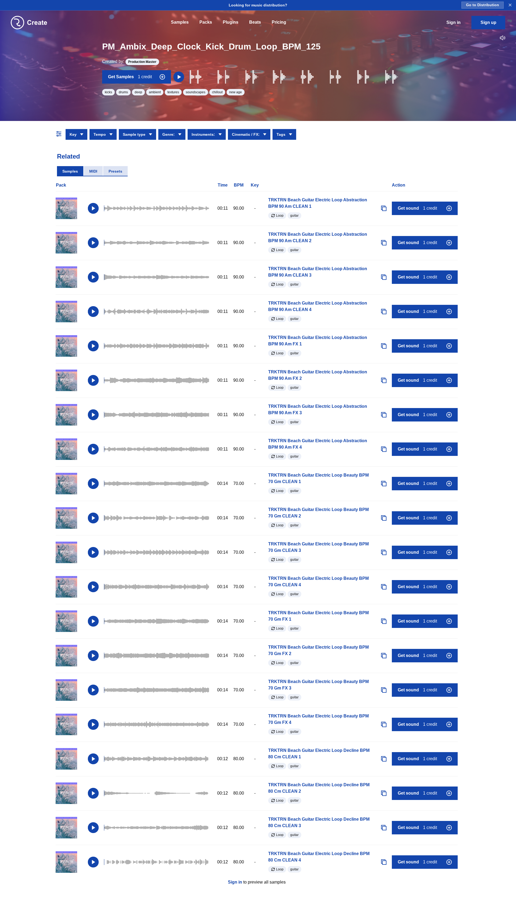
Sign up (488, 22)
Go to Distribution (482, 5)
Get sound (417, 208)
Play (93, 208)
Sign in (235, 882)
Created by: (129, 61)
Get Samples (130, 76)
